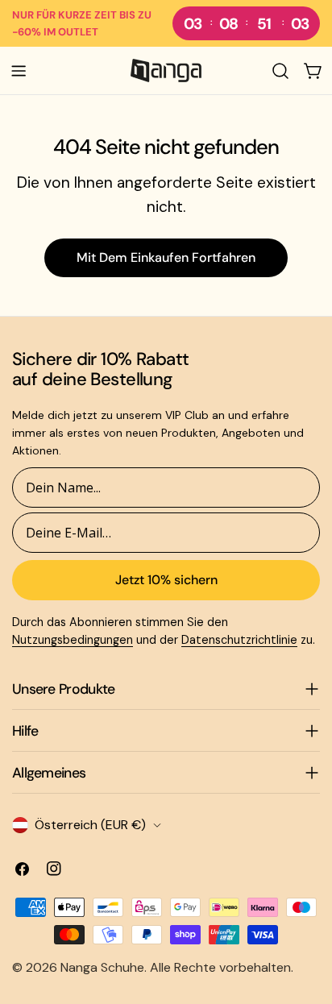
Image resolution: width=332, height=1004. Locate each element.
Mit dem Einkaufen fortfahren (166, 257)
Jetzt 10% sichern (166, 579)
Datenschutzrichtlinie (239, 640)
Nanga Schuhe (102, 967)
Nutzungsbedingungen (72, 640)
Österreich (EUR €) (90, 824)
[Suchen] (280, 71)
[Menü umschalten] (18, 71)
